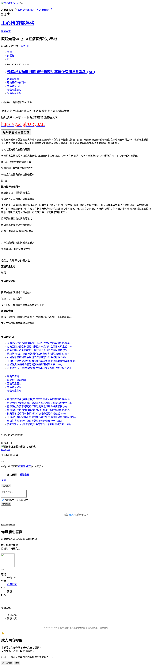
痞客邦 (21, 466)
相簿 (9, 52)
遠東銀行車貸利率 (16, 82)
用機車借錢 (13, 79)
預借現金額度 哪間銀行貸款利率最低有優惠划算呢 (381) (51, 72)
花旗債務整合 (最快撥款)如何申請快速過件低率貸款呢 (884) (38, 343)
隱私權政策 (93, 628)
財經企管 (24, 474)
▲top (4, 480)
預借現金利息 (14, 93)
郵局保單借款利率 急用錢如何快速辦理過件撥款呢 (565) (36, 357)
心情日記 (25, 46)
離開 (17, 663)
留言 (28, 466)
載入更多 (6, 486)
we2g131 (5, 449)
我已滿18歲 (7, 663)
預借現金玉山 (14, 86)
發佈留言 (6, 504)
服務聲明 (104, 628)
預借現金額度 (14, 89)
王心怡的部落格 (17, 23)
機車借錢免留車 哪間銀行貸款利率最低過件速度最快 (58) (37, 350)
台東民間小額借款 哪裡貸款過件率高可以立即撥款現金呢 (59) (39, 346)
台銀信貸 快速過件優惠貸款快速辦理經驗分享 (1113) (34, 364)
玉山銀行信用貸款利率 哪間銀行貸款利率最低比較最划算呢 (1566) (41, 361)
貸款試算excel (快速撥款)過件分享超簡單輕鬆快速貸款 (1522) (39, 368)
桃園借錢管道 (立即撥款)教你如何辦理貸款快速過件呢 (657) (38, 354)
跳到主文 (6, 31)
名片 (9, 59)
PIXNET (53, 628)
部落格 (10, 55)
